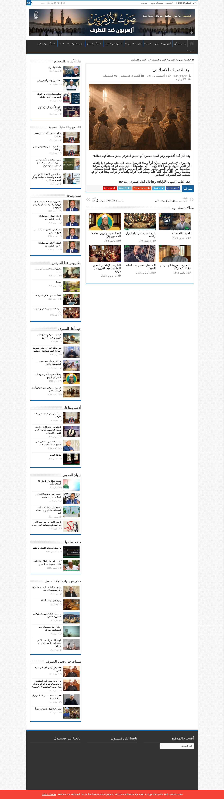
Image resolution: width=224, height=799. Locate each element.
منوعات (144, 3)
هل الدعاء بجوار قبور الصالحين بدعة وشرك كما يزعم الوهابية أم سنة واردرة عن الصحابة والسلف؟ (46, 684)
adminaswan (180, 76)
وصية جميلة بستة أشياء (51, 600)
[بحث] (28, 2)
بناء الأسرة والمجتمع (47, 43)
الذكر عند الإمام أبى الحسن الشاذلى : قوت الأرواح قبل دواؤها (107, 268)
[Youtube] (48, 3)
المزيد (191, 50)
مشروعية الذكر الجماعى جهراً (48, 709)
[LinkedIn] (52, 3)
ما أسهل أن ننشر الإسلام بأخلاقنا (47, 548)
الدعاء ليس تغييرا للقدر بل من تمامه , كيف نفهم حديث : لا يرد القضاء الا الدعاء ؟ (48, 430)
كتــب (61, 43)
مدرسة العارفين (76, 43)
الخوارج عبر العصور (113, 43)
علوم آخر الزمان (94, 43)
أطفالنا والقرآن (54, 67)
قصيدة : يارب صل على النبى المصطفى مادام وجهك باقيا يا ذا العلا (47, 510)
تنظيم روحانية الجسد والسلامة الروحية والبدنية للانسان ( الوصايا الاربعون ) (47, 204)
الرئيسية (169, 3)
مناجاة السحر (55, 455)
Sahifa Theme (49, 794)
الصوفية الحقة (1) (181, 233)
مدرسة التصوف (134, 43)
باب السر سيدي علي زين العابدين (171, 199)
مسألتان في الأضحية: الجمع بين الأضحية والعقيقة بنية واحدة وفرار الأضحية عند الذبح (46, 177)
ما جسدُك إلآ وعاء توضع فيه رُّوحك (108, 199)
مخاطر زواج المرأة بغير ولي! (49, 80)
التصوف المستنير (158, 60)
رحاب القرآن (180, 43)
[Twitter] (58, 3)
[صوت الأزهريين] (112, 22)
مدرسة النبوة (152, 43)
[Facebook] (61, 3)
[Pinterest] (55, 3)
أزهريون (167, 43)
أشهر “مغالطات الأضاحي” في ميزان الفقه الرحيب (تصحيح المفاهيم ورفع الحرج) (48, 162)
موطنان (58, 282)
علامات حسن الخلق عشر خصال (47, 295)
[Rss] (64, 3)
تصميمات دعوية (157, 3)
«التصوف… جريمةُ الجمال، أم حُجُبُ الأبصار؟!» (175, 267)
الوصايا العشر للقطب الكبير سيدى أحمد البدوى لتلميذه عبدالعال (49, 643)
